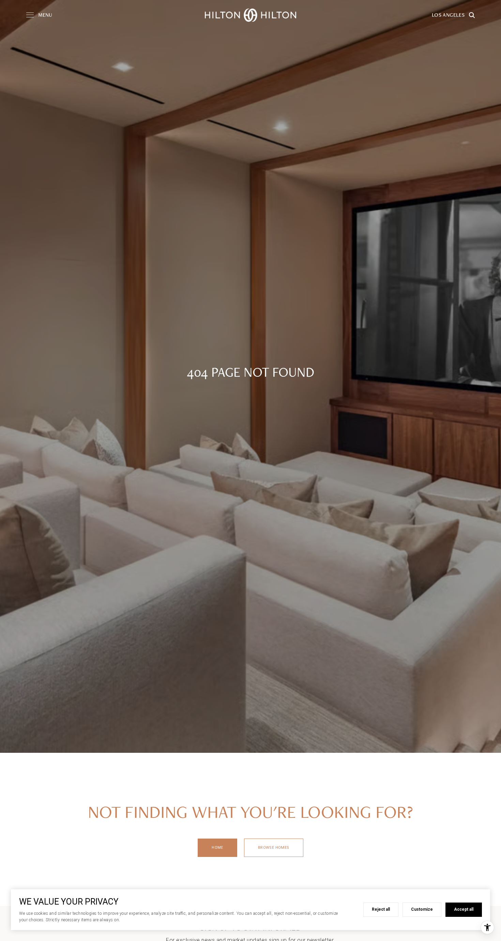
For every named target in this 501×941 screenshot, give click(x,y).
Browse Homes (273, 847)
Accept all (463, 909)
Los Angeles (448, 15)
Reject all (381, 909)
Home (217, 847)
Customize (422, 909)
